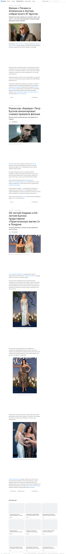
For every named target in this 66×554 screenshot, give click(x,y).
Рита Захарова (15, 231)
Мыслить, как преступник (30, 92)
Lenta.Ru (19, 5)
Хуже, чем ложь (19, 43)
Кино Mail (19, 105)
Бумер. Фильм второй (14, 185)
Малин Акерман (12, 88)
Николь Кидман (12, 274)
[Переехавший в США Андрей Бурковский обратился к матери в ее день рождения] (49, 510)
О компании (5, 553)
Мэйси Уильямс (36, 485)
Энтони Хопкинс (12, 45)
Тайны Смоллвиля (18, 92)
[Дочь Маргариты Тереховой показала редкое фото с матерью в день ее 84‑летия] (33, 543)
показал (25, 196)
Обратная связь (61, 553)
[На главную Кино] (4, 1)
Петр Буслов (33, 163)
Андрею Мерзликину (21, 181)
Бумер (10, 163)
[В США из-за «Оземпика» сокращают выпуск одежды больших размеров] (33, 527)
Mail (1, 553)
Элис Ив (36, 87)
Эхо (18, 93)
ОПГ (14, 198)
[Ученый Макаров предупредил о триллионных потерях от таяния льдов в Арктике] (33, 510)
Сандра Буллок (20, 274)
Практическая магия (29, 275)
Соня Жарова (14, 121)
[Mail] (1, 1)
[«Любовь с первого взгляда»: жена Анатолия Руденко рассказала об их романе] (49, 527)
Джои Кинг (29, 485)
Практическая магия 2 (14, 479)
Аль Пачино (36, 43)
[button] (25, 134)
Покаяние (23, 93)
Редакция (25, 553)
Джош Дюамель (17, 87)
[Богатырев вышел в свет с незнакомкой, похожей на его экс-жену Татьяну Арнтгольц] (49, 543)
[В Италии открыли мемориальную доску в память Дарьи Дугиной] (16, 527)
